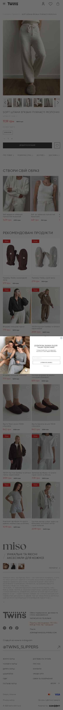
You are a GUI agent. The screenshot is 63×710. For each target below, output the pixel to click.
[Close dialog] (61, 338)
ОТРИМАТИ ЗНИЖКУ (46, 362)
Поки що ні (46, 365)
